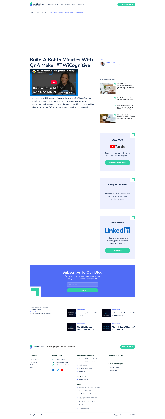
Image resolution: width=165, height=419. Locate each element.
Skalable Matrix (114, 370)
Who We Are (65, 5)
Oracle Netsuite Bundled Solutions (88, 394)
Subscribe (82, 290)
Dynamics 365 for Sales (85, 368)
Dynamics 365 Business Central (87, 362)
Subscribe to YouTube (117, 163)
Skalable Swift (82, 371)
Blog (73, 5)
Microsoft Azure (114, 367)
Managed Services (84, 408)
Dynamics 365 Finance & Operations (89, 359)
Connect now (117, 250)
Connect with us (127, 347)
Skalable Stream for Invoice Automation (90, 402)
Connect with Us (34, 359)
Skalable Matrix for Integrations (87, 405)
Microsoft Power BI (115, 359)
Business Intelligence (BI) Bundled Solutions (88, 398)
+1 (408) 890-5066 (61, 359)
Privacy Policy (34, 415)
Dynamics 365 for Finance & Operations (90, 388)
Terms (43, 415)
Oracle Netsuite (83, 365)
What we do (33, 365)
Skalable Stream (83, 379)
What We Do (52, 5)
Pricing (80, 5)
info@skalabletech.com (62, 362)
